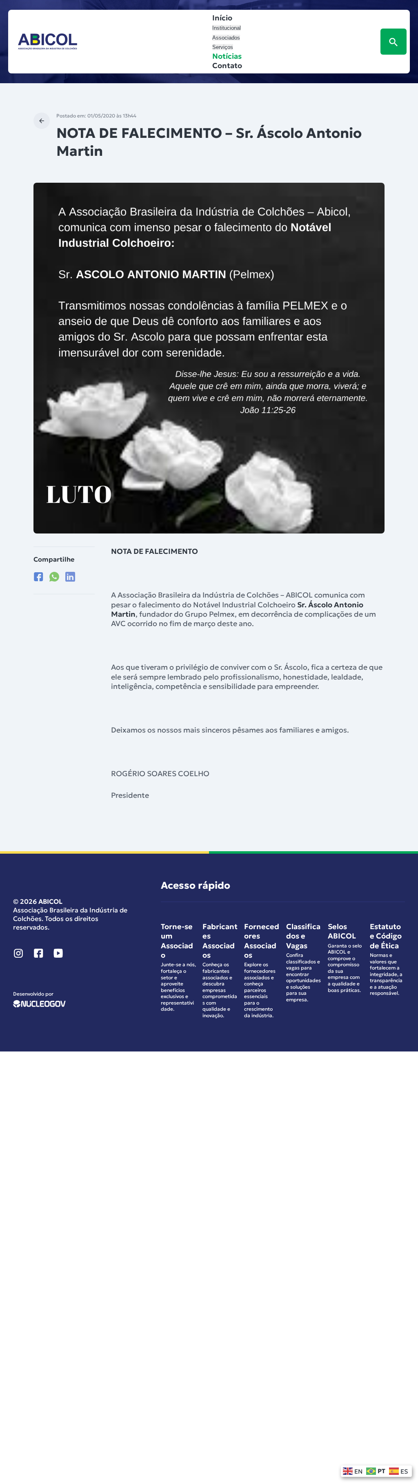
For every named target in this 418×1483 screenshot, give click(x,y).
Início (222, 17)
